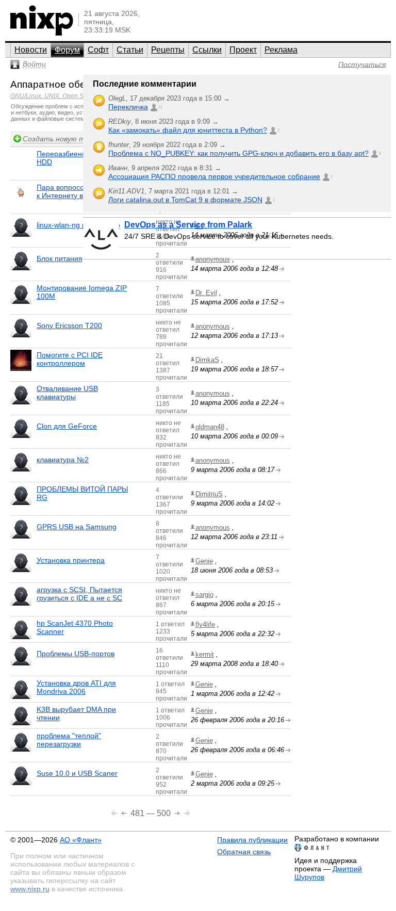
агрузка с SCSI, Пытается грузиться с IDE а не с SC (79, 593)
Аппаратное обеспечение (69, 84)
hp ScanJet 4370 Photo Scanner (75, 627)
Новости (30, 49)
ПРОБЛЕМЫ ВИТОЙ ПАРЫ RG (82, 493)
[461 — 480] (125, 812)
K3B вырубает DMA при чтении (76, 713)
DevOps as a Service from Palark (188, 224)
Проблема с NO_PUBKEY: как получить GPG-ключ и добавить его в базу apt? (238, 153)
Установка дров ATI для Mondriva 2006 (76, 687)
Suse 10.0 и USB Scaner (77, 773)
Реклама (281, 49)
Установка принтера (71, 560)
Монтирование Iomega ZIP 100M (82, 292)
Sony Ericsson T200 (69, 325)
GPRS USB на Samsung (77, 527)
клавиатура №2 (63, 459)
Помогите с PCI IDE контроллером (70, 359)
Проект (243, 49)
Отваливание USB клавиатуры (67, 392)
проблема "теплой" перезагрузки (69, 739)
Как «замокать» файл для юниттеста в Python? (187, 130)
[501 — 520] (178, 812)
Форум (67, 49)
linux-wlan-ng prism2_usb (78, 225)
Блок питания (59, 258)
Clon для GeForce (67, 426)
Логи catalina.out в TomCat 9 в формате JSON (185, 200)
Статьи (130, 49)
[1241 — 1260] (186, 812)
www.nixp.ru (30, 889)
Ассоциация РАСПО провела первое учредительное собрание (214, 176)
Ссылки (207, 49)
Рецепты (168, 49)
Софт (98, 49)
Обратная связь (244, 852)
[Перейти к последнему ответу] (282, 302)
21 (160, 107)
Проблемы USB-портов (75, 653)
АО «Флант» (81, 840)
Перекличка (128, 107)
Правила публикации (252, 840)
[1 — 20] (115, 812)
